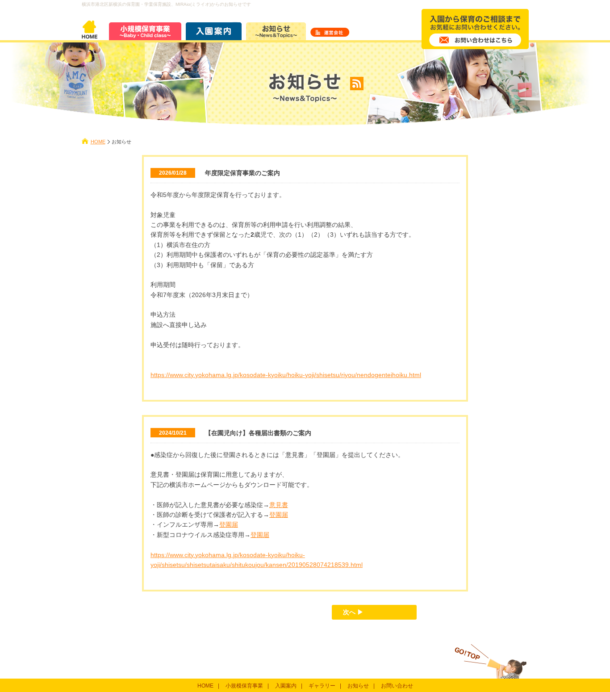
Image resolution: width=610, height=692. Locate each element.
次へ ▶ (353, 612)
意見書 (278, 504)
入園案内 (286, 686)
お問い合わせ (397, 686)
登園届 (278, 514)
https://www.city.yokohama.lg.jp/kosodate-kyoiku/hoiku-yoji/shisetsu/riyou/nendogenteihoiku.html (285, 374)
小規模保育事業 (244, 686)
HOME (98, 141)
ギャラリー (322, 686)
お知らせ (358, 686)
